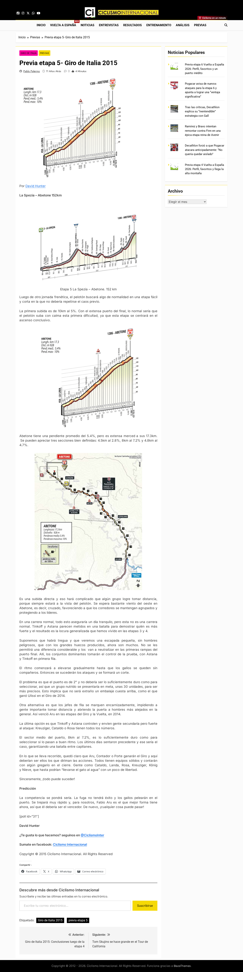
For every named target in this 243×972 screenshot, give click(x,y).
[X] (28, 13)
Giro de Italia (28, 53)
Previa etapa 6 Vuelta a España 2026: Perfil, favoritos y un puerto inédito (204, 69)
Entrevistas (109, 25)
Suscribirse (145, 905)
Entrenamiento (158, 25)
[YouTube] (38, 13)
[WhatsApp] (33, 13)
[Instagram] (23, 13)
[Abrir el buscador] (225, 25)
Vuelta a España (64, 23)
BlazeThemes (182, 965)
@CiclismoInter (92, 835)
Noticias (87, 25)
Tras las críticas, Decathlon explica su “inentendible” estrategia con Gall (202, 111)
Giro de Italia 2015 (50, 920)
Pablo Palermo (31, 71)
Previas (200, 25)
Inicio (41, 25)
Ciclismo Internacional (70, 844)
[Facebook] (18, 13)
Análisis (182, 25)
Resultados (132, 25)
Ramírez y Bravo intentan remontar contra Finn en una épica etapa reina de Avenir (203, 131)
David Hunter (35, 186)
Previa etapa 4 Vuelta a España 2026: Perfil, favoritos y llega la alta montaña (204, 169)
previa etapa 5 (78, 920)
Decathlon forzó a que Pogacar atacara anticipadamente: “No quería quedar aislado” (204, 150)
